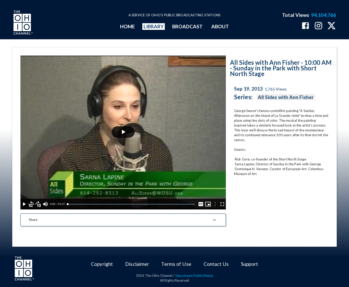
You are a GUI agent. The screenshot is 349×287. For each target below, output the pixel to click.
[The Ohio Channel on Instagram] (318, 26)
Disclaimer (137, 263)
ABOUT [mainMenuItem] (220, 26)
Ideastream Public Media (194, 275)
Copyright (102, 263)
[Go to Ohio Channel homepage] (22, 23)
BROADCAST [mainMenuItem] (187, 26)
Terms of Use (176, 263)
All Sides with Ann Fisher (286, 97)
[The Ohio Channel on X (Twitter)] (331, 26)
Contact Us (216, 263)
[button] (123, 220)
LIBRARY (154, 26)
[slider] (131, 204)
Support (249, 263)
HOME (127, 26)
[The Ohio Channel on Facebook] (305, 26)
